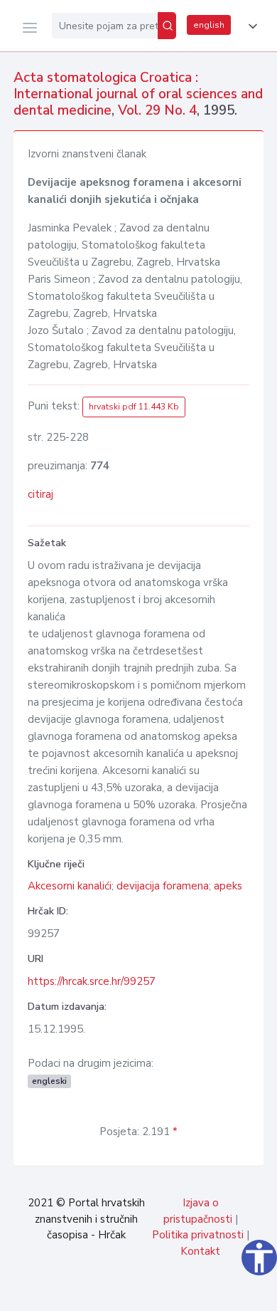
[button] (250, 26)
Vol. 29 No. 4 (157, 110)
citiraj (40, 494)
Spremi (163, 1292)
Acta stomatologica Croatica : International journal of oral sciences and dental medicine (138, 94)
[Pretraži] (167, 25)
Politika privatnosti (198, 1235)
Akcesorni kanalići (70, 886)
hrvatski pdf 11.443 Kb (134, 406)
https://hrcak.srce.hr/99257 (92, 981)
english (208, 25)
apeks (228, 886)
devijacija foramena (162, 886)
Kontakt (200, 1251)
